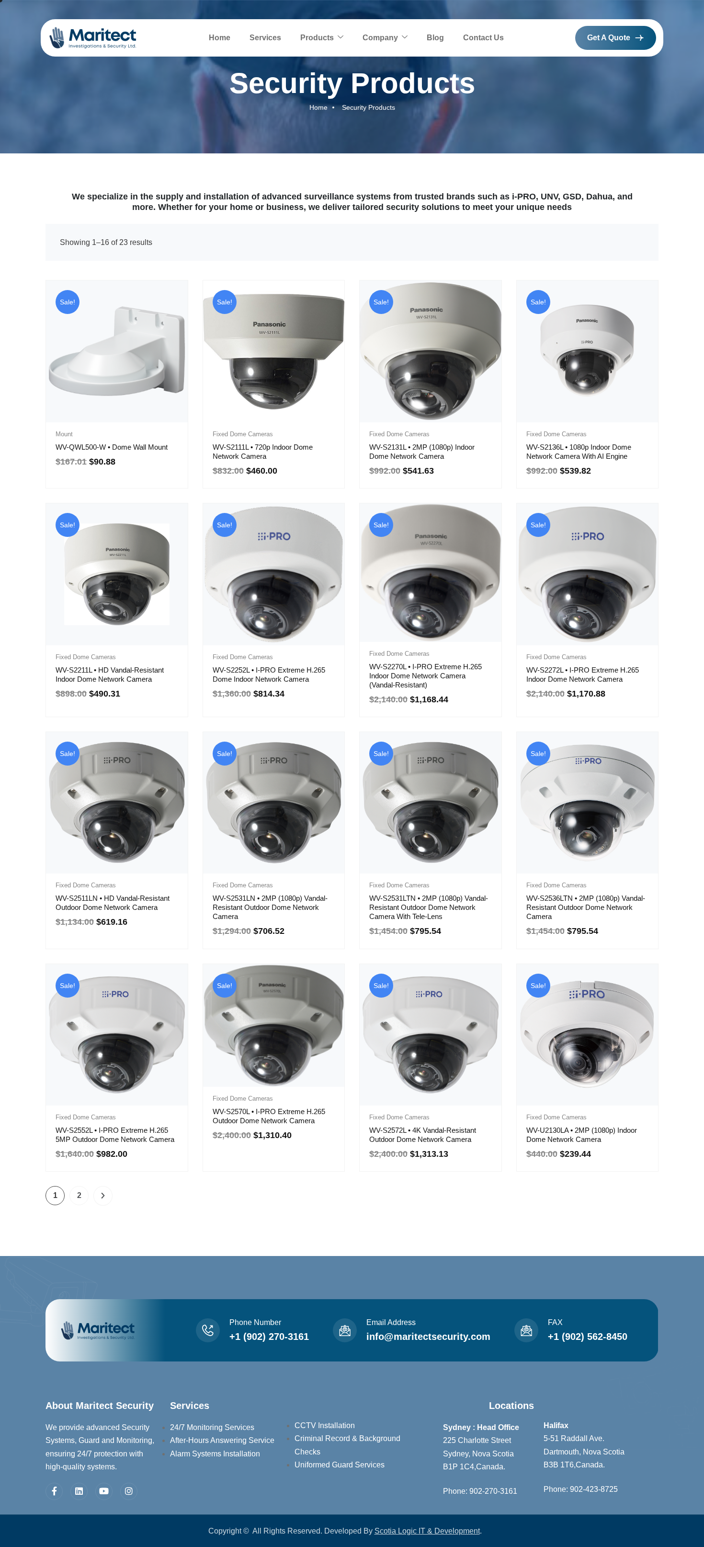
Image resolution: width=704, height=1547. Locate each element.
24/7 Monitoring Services (212, 1427)
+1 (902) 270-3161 (269, 1336)
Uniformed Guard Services (340, 1465)
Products (317, 38)
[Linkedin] (79, 1491)
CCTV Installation (325, 1425)
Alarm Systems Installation (215, 1454)
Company (380, 38)
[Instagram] (128, 1491)
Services (265, 38)
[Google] (104, 1491)
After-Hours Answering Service (222, 1440)
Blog (435, 38)
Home (219, 38)
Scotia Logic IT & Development (427, 1531)
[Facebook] (54, 1491)
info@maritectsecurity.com (428, 1336)
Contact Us (483, 38)
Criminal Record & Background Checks (347, 1444)
